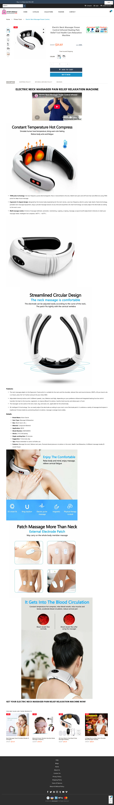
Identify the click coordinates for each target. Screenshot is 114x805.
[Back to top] (111, 802)
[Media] (43, 32)
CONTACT (72, 12)
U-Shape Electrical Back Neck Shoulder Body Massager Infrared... (95, 738)
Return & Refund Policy (57, 786)
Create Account (106, 6)
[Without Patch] (59, 56)
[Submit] (24, 5)
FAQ (57, 760)
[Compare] (43, 29)
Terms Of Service (57, 783)
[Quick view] (27, 723)
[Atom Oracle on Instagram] (57, 792)
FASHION (61, 12)
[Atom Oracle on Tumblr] (60, 792)
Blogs (57, 763)
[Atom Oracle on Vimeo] (66, 792)
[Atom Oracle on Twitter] (51, 792)
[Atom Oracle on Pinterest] (54, 792)
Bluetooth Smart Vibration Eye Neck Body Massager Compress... (44, 738)
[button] (16, 43)
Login (96, 6)
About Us (57, 770)
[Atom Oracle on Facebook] (48, 792)
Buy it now (66, 74)
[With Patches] (64, 56)
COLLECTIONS (48, 12)
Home (57, 767)
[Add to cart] (53, 729)
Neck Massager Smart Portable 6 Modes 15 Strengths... (17, 738)
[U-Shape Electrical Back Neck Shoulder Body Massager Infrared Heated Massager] (96, 724)
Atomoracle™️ (55, 801)
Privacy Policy (57, 776)
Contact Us (57, 773)
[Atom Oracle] (9, 11)
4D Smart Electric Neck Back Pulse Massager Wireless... (68, 738)
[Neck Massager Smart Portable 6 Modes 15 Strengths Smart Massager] (17, 724)
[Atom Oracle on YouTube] (63, 792)
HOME (25, 12)
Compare (89, 6)
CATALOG (36, 12)
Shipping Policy (57, 780)
